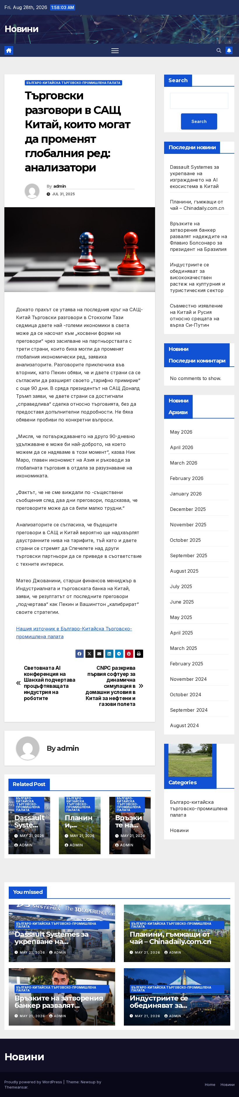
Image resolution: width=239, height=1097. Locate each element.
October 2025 (185, 540)
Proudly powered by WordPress (33, 1082)
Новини (21, 29)
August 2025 (184, 571)
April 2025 (181, 633)
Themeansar (15, 1087)
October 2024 (185, 694)
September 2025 (189, 555)
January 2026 (186, 494)
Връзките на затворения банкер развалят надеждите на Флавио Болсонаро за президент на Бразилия (198, 236)
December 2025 (188, 509)
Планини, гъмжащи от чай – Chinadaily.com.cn (170, 938)
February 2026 (187, 478)
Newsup (88, 1082)
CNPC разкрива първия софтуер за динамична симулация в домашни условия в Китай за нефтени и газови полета (110, 686)
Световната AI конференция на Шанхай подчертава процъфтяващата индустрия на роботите (49, 683)
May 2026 (181, 432)
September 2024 (189, 710)
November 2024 (188, 679)
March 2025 (183, 648)
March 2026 (184, 463)
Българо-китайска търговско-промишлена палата (73, 83)
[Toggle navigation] (115, 50)
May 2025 (181, 617)
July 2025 (181, 586)
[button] (219, 50)
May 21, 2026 (33, 952)
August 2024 (184, 725)
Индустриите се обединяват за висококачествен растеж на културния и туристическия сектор (197, 277)
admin (59, 186)
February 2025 (186, 664)
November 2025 (188, 525)
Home (210, 1084)
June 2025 (182, 602)
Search (178, 80)
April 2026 (182, 447)
